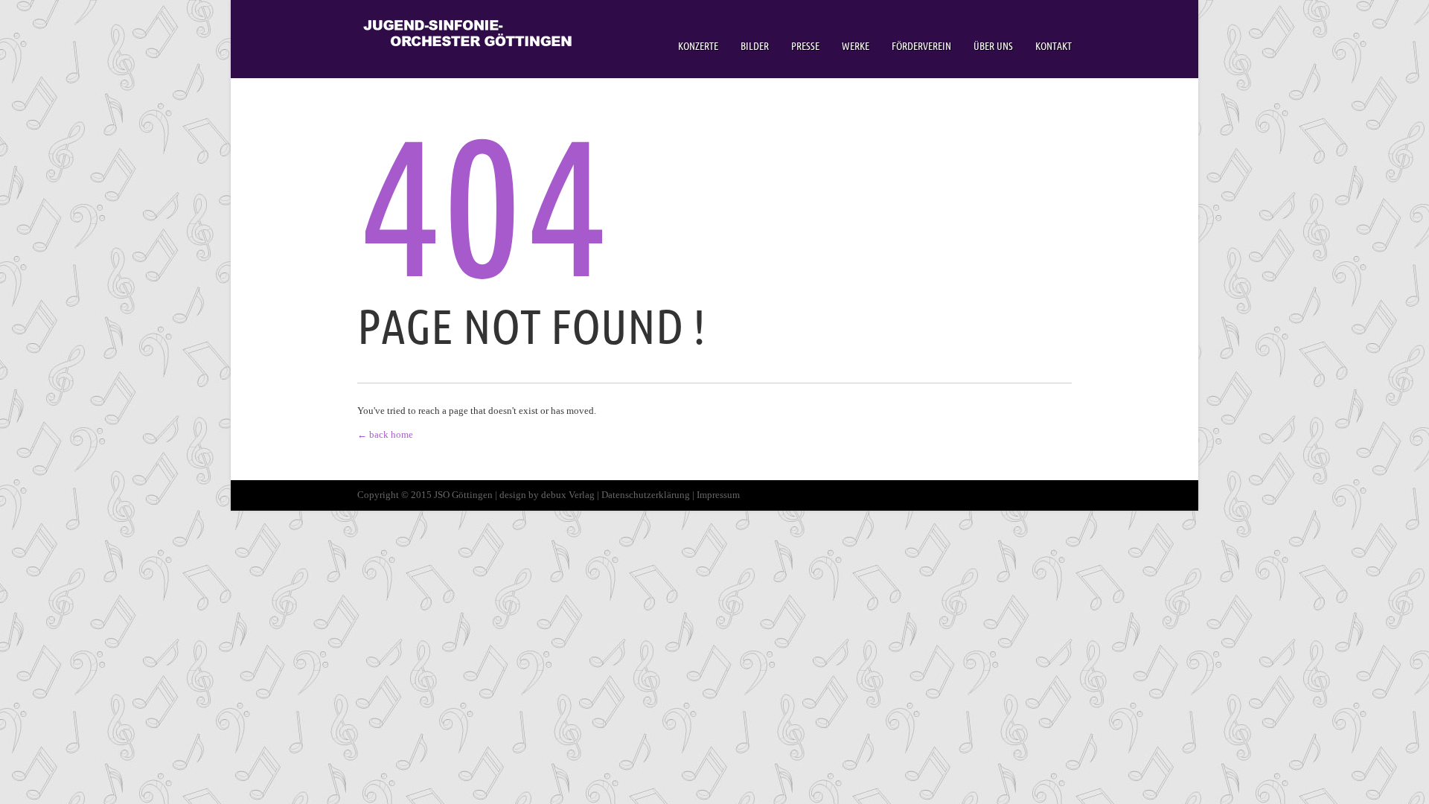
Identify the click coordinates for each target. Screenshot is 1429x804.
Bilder (755, 46)
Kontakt (1053, 46)
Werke (855, 46)
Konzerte (698, 46)
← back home (385, 434)
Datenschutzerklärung (645, 494)
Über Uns (993, 46)
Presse (805, 46)
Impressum (718, 494)
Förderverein (921, 46)
